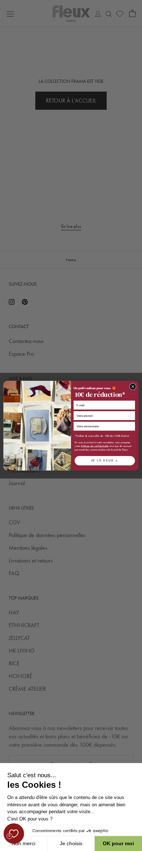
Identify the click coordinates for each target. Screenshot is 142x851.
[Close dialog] (133, 386)
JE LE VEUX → (105, 460)
